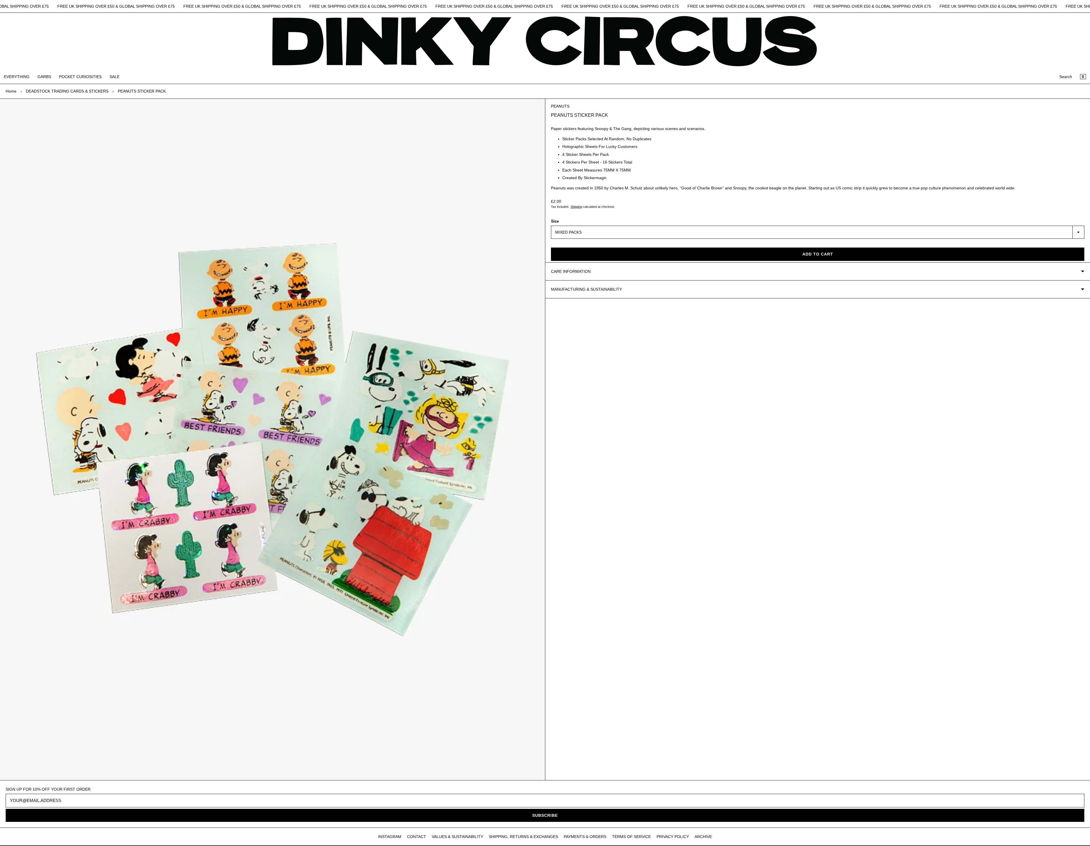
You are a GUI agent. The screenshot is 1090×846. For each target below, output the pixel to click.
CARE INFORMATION (571, 271)
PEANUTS (560, 106)
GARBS (44, 76)
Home (11, 91)
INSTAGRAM (389, 836)
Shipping (576, 206)
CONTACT (416, 836)
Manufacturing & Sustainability (586, 289)
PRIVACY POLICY (673, 836)
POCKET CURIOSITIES (80, 76)
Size (555, 221)
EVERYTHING (17, 76)
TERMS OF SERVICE (631, 836)
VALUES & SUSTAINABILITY (457, 836)
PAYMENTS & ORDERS (585, 836)
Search (1065, 76)
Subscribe (545, 815)
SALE (115, 76)
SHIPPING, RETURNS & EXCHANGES (523, 836)
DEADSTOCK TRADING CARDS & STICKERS (67, 91)
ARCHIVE (703, 836)
